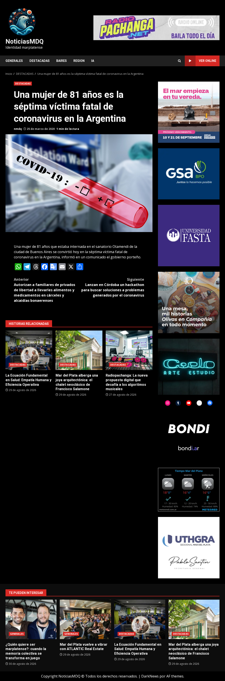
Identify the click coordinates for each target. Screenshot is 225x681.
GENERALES (14, 61)
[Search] (179, 61)
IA (92, 61)
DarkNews (150, 676)
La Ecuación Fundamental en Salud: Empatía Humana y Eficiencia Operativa (28, 350)
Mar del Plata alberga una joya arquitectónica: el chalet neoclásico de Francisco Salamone (79, 350)
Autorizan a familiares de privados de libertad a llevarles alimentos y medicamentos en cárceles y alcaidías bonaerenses (44, 290)
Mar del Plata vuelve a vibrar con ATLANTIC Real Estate (85, 619)
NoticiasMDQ (24, 41)
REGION (79, 61)
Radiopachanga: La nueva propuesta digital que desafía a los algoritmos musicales (129, 350)
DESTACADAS (39, 61)
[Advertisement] (156, 27)
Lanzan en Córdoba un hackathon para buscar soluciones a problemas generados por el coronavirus (112, 287)
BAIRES (61, 61)
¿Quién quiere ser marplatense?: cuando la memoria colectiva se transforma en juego (30, 619)
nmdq (18, 129)
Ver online (207, 61)
